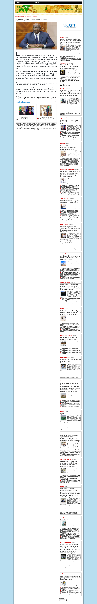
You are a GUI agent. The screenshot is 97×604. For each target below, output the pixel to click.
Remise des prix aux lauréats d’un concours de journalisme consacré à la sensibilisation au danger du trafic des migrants (70, 593)
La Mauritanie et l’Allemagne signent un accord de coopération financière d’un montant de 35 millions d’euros (70, 437)
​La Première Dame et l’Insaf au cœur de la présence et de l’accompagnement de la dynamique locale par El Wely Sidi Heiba (69, 213)
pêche (30, 128)
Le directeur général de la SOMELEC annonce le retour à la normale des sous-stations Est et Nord (70, 229)
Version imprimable (44, 97)
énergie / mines (31, 123)
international (52, 125)
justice (42, 125)
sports (18, 127)
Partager (53, 97)
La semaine (64, 519)
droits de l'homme (38, 124)
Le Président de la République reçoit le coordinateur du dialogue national (68, 111)
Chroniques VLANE (21, 123)
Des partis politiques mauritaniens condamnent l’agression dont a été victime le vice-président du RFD (70, 113)
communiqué (29, 124)
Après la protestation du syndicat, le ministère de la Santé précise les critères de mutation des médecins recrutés (70, 401)
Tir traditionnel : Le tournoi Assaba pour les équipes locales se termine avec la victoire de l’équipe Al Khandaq (69, 423)
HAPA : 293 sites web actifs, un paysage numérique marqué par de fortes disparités (70, 577)
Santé (34, 128)
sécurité (46, 125)
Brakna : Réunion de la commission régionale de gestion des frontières (68, 147)
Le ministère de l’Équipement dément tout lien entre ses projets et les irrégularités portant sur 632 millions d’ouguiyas (70, 327)
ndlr (18, 128)
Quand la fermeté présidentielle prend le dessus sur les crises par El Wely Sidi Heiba (69, 211)
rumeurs (54, 127)
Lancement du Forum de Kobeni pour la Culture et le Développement (70, 361)
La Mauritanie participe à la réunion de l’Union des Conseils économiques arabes (70, 455)
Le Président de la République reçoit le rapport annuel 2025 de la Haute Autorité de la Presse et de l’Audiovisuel (70, 588)
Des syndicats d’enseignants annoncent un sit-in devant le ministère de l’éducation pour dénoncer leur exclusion (69, 464)
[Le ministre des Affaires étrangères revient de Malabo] (36, 22)
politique (38, 123)
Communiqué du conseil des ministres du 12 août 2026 (69, 338)
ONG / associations (34, 125)
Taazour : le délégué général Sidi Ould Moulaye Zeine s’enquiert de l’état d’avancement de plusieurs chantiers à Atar (70, 41)
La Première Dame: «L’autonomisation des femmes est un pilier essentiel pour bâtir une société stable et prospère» (69, 569)
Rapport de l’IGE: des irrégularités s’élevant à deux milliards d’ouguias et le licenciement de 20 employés (70, 330)
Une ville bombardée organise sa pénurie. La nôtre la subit (69, 201)
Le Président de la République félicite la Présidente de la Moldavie (25, 119)
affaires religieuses (51, 123)
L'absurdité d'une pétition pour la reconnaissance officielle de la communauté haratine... (70, 66)
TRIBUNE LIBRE (36, 127)
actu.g (54, 128)
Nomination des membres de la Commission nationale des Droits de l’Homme (70, 257)
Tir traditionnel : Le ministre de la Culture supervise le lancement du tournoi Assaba (69, 429)
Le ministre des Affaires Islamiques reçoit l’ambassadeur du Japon (69, 304)
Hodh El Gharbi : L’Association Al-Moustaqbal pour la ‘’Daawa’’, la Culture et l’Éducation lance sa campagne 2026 (70, 299)
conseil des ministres (46, 128)
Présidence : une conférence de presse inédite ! (70, 76)
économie (43, 123)
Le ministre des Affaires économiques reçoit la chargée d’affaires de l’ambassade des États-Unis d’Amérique (70, 452)
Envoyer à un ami (30, 97)
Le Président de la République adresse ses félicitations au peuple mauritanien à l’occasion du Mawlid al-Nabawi (70, 287)
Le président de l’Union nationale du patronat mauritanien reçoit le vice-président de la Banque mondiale (70, 476)
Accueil (19, 2)
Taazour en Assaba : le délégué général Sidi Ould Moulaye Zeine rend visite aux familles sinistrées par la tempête (70, 53)
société (23, 124)
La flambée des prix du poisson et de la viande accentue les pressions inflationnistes (70, 510)
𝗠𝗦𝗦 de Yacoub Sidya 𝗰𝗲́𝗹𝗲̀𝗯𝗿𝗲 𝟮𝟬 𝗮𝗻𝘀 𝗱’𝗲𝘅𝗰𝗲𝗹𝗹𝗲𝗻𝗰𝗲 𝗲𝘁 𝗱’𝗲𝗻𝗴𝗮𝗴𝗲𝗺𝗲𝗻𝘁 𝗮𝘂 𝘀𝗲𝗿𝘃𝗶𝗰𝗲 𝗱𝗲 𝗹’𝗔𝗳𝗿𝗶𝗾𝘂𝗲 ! (70, 80)
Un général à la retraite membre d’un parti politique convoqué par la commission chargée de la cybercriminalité (70, 174)
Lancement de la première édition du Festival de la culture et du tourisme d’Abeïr (70, 372)
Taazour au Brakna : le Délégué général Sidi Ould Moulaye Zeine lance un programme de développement (70, 56)
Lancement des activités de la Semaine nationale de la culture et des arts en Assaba (69, 377)
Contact (37, 2)
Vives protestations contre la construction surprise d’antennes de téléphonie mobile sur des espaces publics (70, 404)
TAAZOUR (36, 129)
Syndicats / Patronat (26, 127)
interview (18, 124)
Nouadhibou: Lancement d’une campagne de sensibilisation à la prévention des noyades (70, 159)
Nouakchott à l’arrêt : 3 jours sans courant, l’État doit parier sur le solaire (69, 241)
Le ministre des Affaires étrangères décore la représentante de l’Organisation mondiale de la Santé (46, 119)
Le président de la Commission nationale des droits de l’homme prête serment (70, 278)
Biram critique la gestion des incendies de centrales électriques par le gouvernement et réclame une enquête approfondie (69, 186)
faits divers (44, 127)
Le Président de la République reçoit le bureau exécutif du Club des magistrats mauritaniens (70, 312)
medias (38, 128)
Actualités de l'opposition (49, 124)
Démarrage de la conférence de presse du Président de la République (69, 591)
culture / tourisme (23, 128)
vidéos (49, 127)
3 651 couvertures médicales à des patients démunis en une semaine (69, 407)
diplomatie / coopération (23, 125)
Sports (62, 414)
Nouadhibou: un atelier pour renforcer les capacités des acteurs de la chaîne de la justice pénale (69, 324)
